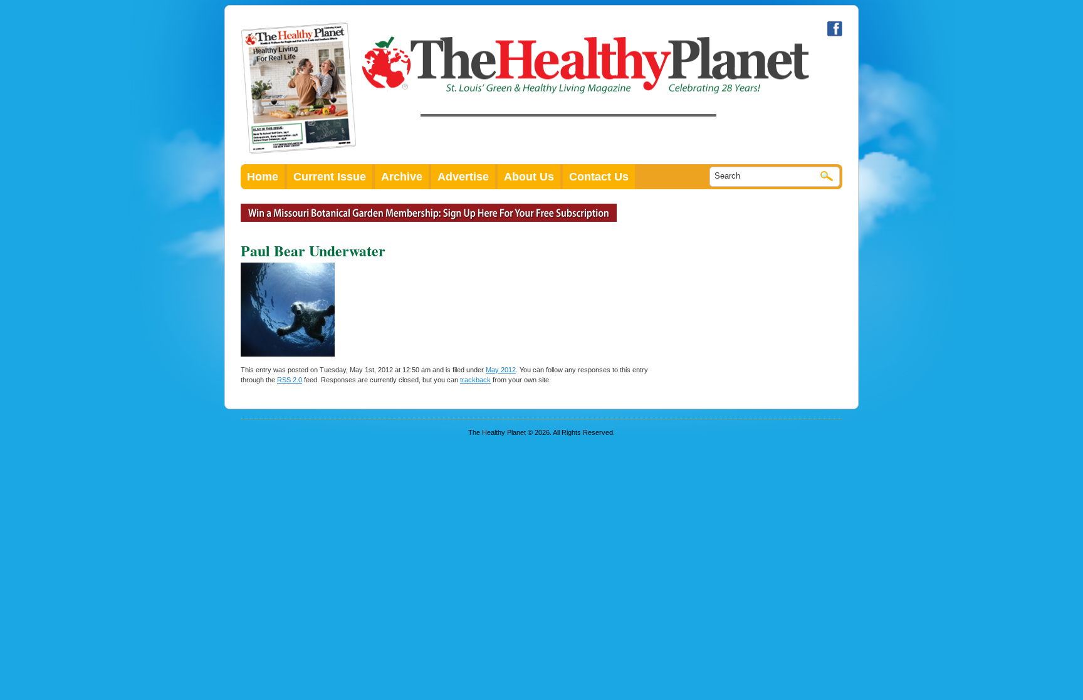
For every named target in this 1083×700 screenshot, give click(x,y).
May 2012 (501, 370)
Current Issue (329, 176)
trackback (475, 380)
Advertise (463, 176)
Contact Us (599, 176)
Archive (401, 176)
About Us (529, 176)
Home (262, 176)
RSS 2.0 (289, 380)
